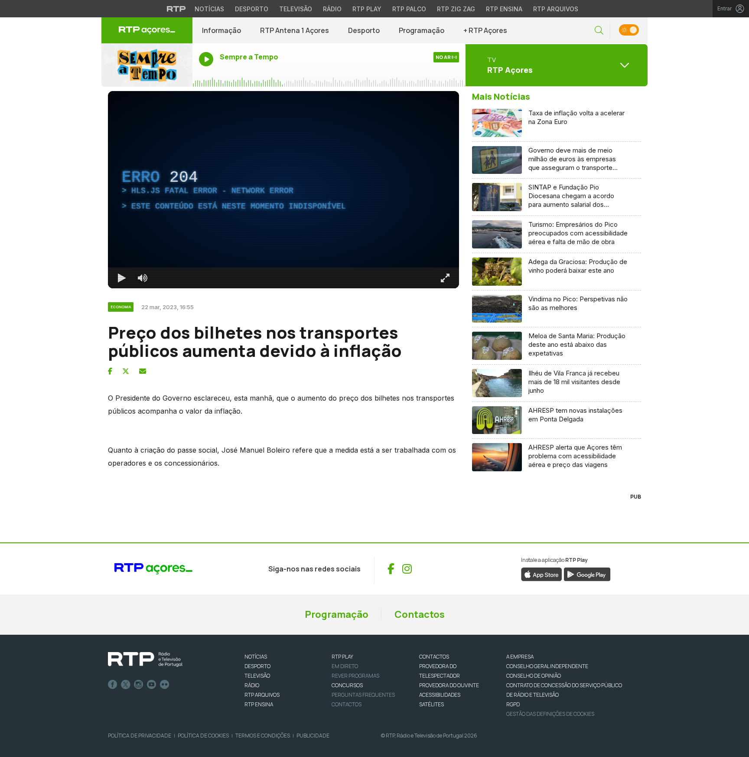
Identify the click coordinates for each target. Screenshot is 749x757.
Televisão (295, 9)
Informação (221, 30)
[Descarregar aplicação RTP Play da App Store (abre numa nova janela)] (541, 574)
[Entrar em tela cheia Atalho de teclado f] (445, 278)
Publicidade (312, 735)
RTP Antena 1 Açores (294, 30)
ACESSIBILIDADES (439, 694)
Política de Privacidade (139, 735)
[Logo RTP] (145, 659)
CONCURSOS (347, 685)
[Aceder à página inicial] (146, 30)
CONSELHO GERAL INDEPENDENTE (547, 666)
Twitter (125, 684)
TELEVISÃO (257, 675)
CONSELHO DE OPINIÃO (533, 675)
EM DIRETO (345, 666)
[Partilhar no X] (125, 371)
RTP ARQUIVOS (262, 694)
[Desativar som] (142, 278)
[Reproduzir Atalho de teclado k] (121, 278)
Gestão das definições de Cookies (550, 714)
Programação (421, 30)
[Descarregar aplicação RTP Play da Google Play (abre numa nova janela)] (587, 574)
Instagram (138, 684)
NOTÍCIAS (255, 656)
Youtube (151, 684)
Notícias (209, 9)
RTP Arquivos (555, 9)
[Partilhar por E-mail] (142, 371)
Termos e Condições (262, 735)
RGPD (513, 704)
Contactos (419, 614)
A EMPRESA (520, 656)
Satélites (431, 704)
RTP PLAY (342, 656)
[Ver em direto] (146, 65)
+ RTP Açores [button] (485, 30)
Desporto (251, 9)
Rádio (332, 9)
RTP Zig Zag (456, 9)
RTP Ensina (504, 9)
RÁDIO (251, 685)
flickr (164, 684)
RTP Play (366, 9)
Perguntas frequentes (363, 694)
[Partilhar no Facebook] (110, 371)
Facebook (112, 684)
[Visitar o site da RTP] (176, 8)
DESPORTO (257, 666)
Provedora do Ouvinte (449, 685)
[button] (599, 30)
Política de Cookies (203, 735)
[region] (283, 189)
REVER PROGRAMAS (355, 675)
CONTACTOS (434, 656)
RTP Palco (409, 9)
